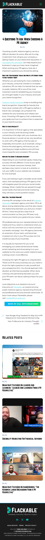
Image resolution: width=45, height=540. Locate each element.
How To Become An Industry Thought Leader (23, 322)
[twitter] (22, 519)
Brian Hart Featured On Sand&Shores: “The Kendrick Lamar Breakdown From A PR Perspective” (20, 490)
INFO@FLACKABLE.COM (23, 531)
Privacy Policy (30, 525)
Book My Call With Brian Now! (23, 304)
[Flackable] (12, 5)
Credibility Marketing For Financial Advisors (22, 438)
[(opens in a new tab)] (22, 431)
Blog (22, 47)
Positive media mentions (12, 102)
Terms (21, 525)
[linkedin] (17, 519)
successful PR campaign (12, 63)
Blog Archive (12, 525)
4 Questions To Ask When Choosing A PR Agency (22, 41)
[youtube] (27, 519)
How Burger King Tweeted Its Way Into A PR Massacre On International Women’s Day (24, 317)
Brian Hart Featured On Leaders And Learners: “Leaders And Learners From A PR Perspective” (21, 388)
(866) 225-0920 (22, 529)
